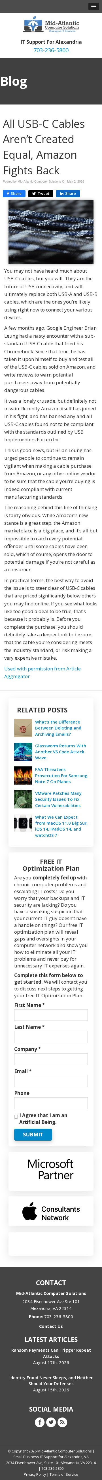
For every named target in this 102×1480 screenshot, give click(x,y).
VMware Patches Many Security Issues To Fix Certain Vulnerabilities (58, 799)
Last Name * (29, 1027)
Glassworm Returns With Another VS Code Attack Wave (60, 751)
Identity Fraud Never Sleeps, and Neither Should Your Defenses (51, 1380)
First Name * (29, 1005)
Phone (21, 1093)
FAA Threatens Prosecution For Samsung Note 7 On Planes (61, 775)
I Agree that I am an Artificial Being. (43, 1118)
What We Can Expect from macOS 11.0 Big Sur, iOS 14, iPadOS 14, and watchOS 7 (61, 826)
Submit (33, 1134)
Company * (27, 1049)
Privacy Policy (35, 1474)
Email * (22, 1071)
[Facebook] (39, 1422)
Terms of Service (64, 1474)
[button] (93, 6)
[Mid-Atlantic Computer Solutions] (51, 23)
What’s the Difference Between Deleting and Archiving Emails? (58, 728)
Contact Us (51, 1326)
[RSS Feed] (62, 1422)
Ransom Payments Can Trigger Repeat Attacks (51, 1353)
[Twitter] (51, 1422)
